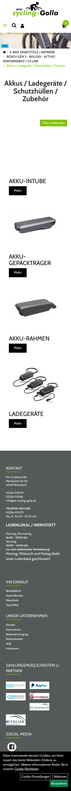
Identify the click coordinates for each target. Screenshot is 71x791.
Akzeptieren (59, 783)
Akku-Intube (27, 181)
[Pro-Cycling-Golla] (35, 9)
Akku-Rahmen (29, 338)
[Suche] (14, 25)
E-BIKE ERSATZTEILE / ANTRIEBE (32, 52)
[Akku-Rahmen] (35, 307)
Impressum (12, 648)
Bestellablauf (13, 591)
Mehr (18, 190)
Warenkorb (12, 600)
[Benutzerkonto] (22, 25)
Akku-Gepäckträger (30, 259)
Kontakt (10, 625)
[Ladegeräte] (35, 385)
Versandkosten (14, 595)
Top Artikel (12, 605)
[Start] (4, 52)
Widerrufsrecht (14, 639)
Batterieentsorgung (17, 634)
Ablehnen (60, 776)
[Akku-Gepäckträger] (35, 225)
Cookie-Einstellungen (35, 776)
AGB (8, 643)
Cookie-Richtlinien (26, 769)
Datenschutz (13, 629)
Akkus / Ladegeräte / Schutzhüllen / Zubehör (36, 66)
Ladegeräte (26, 414)
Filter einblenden (53, 123)
